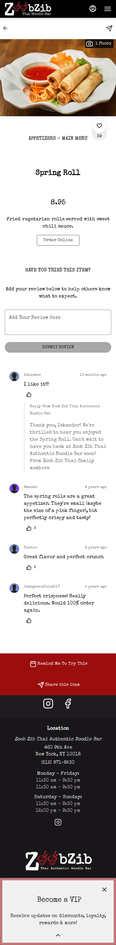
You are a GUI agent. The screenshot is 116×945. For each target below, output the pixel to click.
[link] (58, 240)
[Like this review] (30, 394)
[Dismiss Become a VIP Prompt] (104, 889)
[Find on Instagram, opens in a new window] (48, 706)
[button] (7, 28)
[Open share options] (109, 28)
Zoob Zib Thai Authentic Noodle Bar (58, 860)
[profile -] (92, 8)
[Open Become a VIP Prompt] (58, 935)
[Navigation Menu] (107, 9)
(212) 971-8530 (58, 763)
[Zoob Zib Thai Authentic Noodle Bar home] (31, 8)
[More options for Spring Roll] (99, 126)
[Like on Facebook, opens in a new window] (67, 706)
